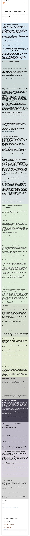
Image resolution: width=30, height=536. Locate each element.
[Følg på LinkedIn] (5, 529)
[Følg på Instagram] (7, 529)
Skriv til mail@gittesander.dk (8, 526)
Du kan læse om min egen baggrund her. (8, 131)
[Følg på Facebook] (4, 529)
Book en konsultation (7, 527)
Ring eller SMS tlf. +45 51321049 (9, 524)
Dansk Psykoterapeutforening (17, 72)
